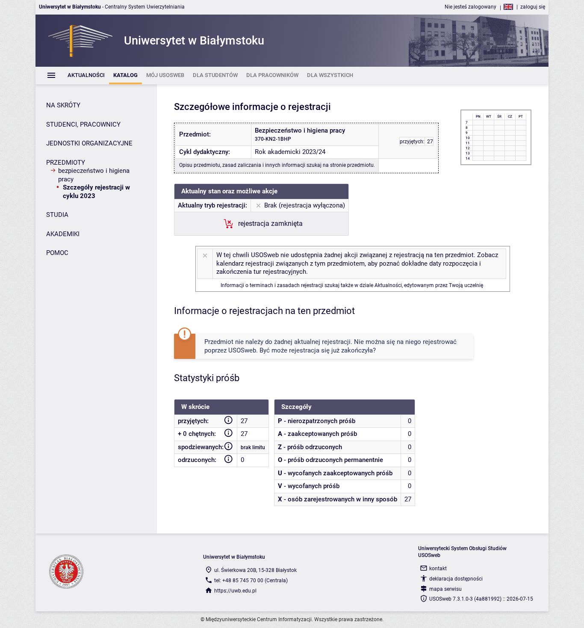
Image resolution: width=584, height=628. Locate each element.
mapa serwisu (445, 589)
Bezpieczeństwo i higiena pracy (94, 175)
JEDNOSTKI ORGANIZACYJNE (89, 143)
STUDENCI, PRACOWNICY (83, 124)
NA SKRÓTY (63, 105)
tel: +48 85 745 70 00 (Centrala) (251, 581)
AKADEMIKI (63, 234)
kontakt (438, 569)
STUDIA (57, 215)
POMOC (57, 253)
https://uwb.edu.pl (235, 591)
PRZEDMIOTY (65, 162)
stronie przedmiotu (352, 165)
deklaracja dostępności (456, 579)
